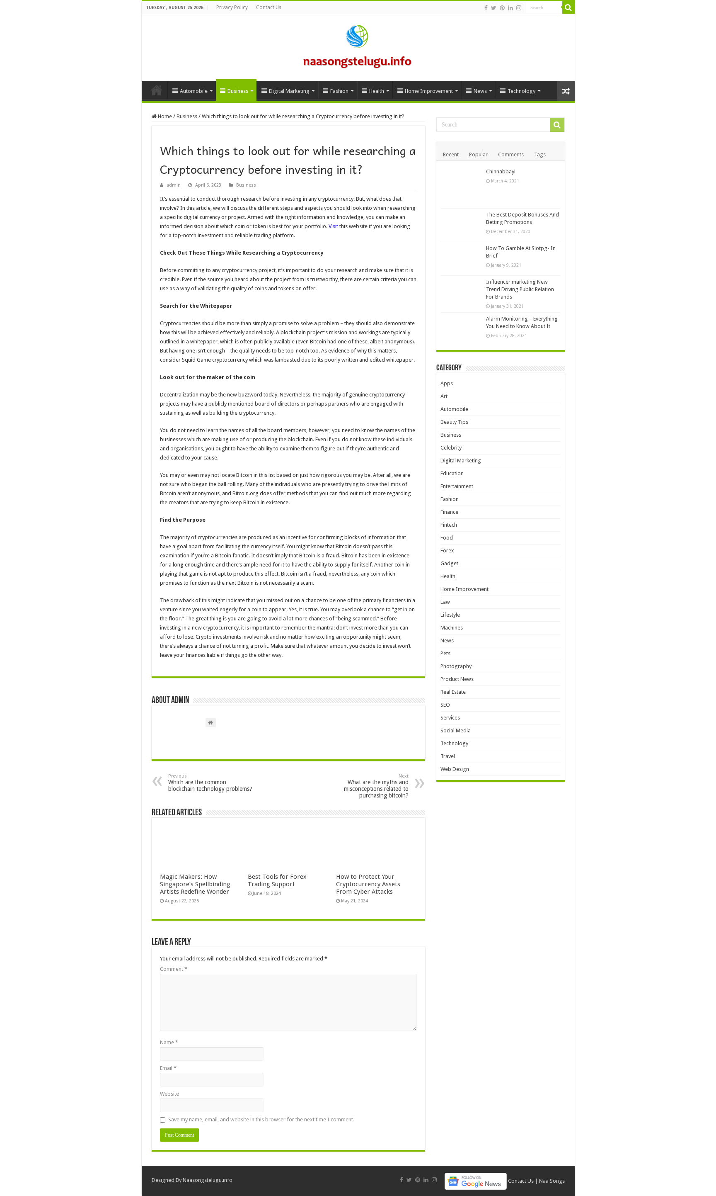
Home (156, 90)
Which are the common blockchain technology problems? (210, 782)
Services (450, 718)
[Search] (568, 7)
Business (237, 91)
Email (168, 1068)
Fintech (448, 525)
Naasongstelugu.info (207, 1180)
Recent (451, 154)
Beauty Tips (454, 422)
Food (446, 538)
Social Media (455, 730)
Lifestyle (450, 615)
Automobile (194, 91)
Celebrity (451, 448)
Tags (540, 154)
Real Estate (453, 692)
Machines (451, 628)
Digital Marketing (289, 91)
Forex (447, 550)
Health (376, 91)
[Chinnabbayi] (461, 187)
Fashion (339, 91)
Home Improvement (429, 91)
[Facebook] (486, 8)
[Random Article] (566, 91)
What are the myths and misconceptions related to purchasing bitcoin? (376, 786)
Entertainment (456, 486)
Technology (521, 91)
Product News (457, 679)
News (480, 91)
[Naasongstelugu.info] (358, 46)
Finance (449, 512)
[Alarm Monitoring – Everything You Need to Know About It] (461, 329)
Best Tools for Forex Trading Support (277, 880)
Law (445, 602)
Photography (456, 666)
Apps (446, 383)
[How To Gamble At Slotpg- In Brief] (461, 259)
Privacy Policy (232, 7)
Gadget (449, 563)
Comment (173, 969)
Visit (333, 226)
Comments (511, 154)
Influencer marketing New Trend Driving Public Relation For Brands (520, 289)
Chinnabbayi (500, 171)
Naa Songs (552, 1181)
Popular (478, 154)
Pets (445, 653)
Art (444, 396)
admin (174, 185)
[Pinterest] (502, 8)
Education (452, 473)
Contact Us (268, 7)
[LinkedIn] (510, 8)
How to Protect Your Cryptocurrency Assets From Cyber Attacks (368, 884)
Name (169, 1042)
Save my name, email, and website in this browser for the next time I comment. (261, 1119)
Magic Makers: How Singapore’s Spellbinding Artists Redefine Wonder (195, 884)
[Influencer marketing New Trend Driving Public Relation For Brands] (461, 292)
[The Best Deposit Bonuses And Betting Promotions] (461, 225)
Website (169, 1094)
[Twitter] (493, 8)
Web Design (454, 769)
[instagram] (518, 8)
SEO (445, 705)
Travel (447, 756)
